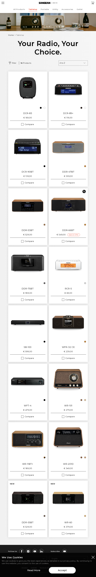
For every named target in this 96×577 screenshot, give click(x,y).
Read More (33, 570)
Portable (45, 9)
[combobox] (73, 63)
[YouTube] (34, 551)
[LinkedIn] (41, 551)
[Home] (48, 3)
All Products (19, 9)
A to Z (62, 63)
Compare (29, 124)
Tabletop (33, 9)
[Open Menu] (3, 3)
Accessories (67, 9)
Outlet (80, 9)
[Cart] (93, 3)
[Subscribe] (64, 551)
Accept (62, 570)
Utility (55, 9)
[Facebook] (21, 551)
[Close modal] (93, 557)
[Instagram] (28, 551)
